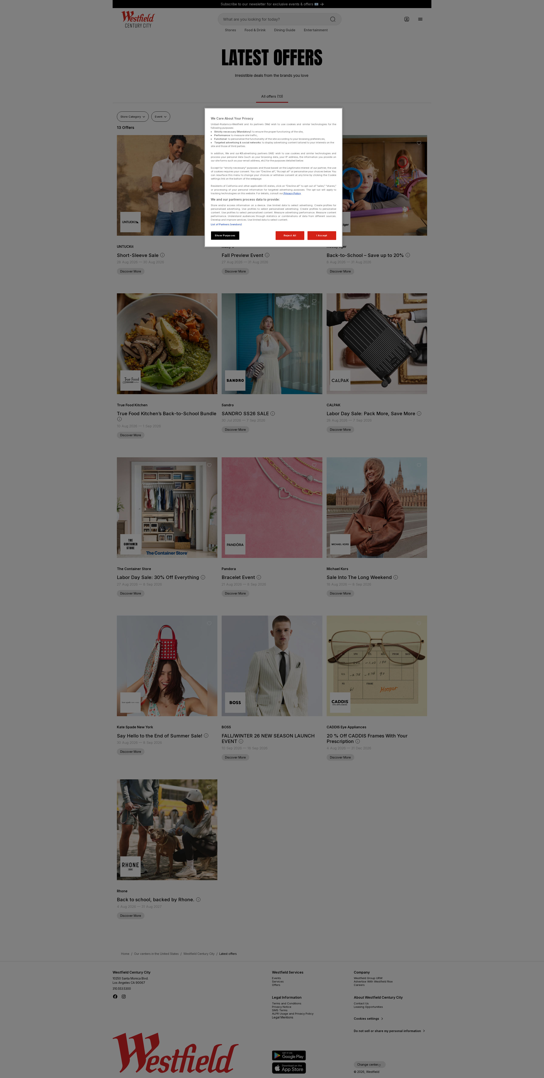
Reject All (290, 235)
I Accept (321, 235)
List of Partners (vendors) (226, 224)
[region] (273, 177)
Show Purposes (225, 235)
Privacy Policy (292, 193)
